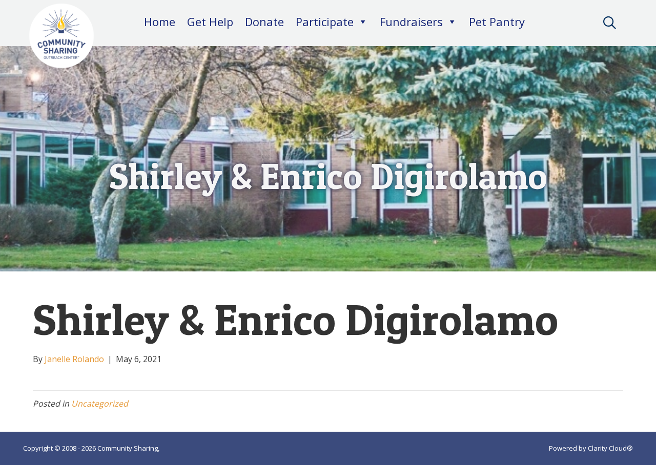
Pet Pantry (497, 21)
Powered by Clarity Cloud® (591, 448)
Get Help (210, 21)
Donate (264, 21)
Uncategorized (99, 403)
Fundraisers (411, 21)
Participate (325, 21)
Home (159, 21)
